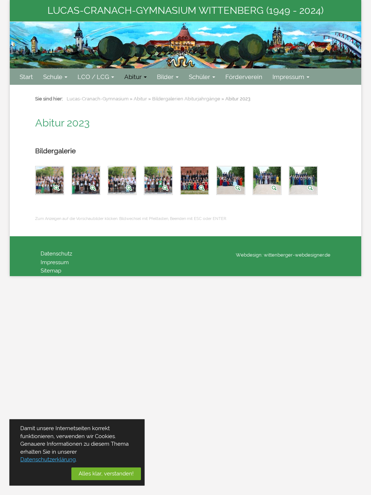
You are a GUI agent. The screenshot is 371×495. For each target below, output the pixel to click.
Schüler (199, 76)
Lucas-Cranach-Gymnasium (98, 98)
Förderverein (243, 76)
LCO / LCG (93, 76)
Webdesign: (249, 255)
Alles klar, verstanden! (106, 473)
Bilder (165, 76)
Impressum (288, 76)
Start (26, 76)
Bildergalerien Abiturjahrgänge (186, 98)
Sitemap (51, 270)
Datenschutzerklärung (48, 459)
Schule (52, 76)
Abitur (133, 76)
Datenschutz (56, 253)
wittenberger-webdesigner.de (297, 255)
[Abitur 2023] (50, 181)
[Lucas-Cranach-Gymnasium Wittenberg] (185, 45)
